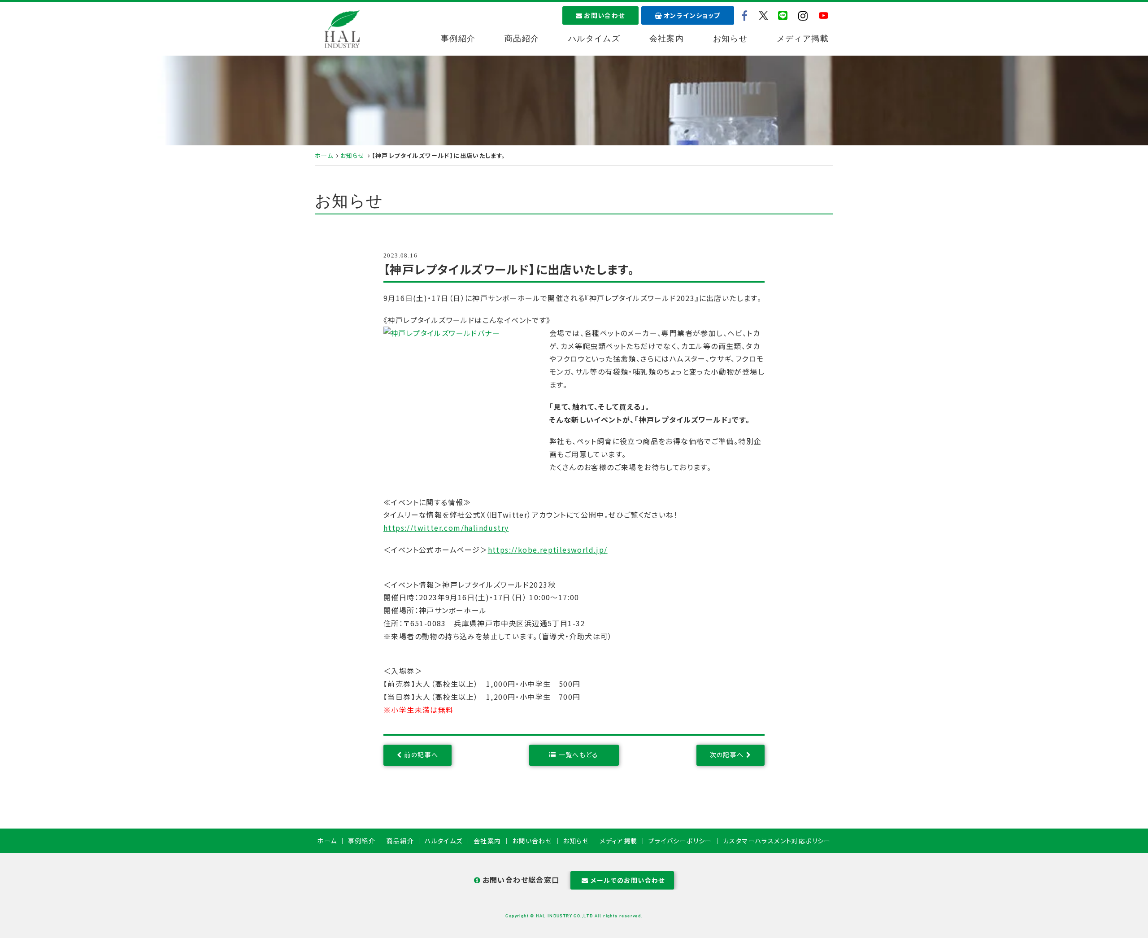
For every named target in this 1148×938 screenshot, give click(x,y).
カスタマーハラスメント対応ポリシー (777, 840)
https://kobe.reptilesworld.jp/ (548, 549)
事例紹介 (458, 38)
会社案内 (666, 38)
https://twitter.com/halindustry (446, 527)
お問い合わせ (604, 15)
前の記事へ (421, 754)
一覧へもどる (579, 754)
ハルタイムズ (594, 38)
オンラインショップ (692, 15)
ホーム (324, 155)
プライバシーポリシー (680, 840)
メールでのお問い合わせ (628, 880)
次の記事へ (727, 754)
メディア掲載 (803, 38)
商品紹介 (521, 38)
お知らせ (730, 38)
